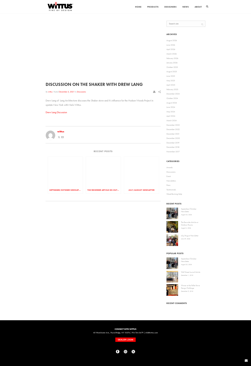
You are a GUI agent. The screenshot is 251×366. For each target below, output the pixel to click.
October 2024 (172, 98)
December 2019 (172, 142)
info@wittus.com (151, 332)
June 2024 (170, 107)
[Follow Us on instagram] (125, 352)
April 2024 (170, 116)
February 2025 (172, 89)
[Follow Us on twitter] (133, 352)
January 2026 (172, 62)
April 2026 (170, 49)
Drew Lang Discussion (56, 112)
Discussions (81, 91)
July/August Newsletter (142, 190)
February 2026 (172, 58)
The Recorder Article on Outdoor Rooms (104, 190)
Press (168, 185)
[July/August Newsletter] (141, 172)
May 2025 (170, 80)
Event (168, 176)
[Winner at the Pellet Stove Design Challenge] (172, 290)
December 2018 (172, 147)
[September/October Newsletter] (65, 172)
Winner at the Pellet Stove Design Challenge (190, 286)
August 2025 (171, 71)
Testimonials (171, 189)
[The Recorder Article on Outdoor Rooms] (103, 172)
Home (138, 7)
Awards (169, 167)
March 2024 (171, 120)
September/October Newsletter (65, 190)
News (185, 7)
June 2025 (170, 76)
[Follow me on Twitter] (59, 137)
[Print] (154, 91)
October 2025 (172, 67)
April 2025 (170, 85)
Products (153, 7)
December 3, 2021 (67, 91)
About (198, 7)
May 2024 (170, 111)
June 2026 (170, 45)
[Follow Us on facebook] (117, 352)
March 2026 (171, 53)
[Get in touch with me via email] (62, 137)
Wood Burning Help (174, 194)
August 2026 (171, 40)
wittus (50, 91)
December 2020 (173, 138)
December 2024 (173, 93)
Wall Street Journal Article (190, 272)
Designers (170, 7)
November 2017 (173, 151)
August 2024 (171, 102)
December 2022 (173, 129)
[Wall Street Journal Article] (172, 276)
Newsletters (171, 180)
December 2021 (173, 134)
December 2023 (173, 125)
